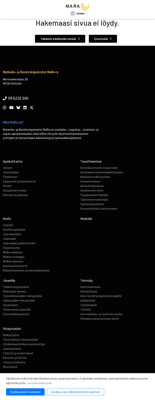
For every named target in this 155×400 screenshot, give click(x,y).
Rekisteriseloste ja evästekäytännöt (26, 270)
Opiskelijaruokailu (92, 204)
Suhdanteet (87, 300)
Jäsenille (9, 280)
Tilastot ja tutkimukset (18, 353)
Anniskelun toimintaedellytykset (101, 172)
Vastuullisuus (88, 291)
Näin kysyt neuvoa (14, 291)
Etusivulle (101, 38)
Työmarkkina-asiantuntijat (20, 339)
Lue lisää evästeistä (38, 383)
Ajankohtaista (12, 161)
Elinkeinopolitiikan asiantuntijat (24, 344)
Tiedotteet (10, 177)
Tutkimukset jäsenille (17, 309)
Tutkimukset (88, 305)
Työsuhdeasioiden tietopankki (22, 296)
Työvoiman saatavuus (94, 199)
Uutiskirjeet (10, 305)
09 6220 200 (17, 98)
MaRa (7, 218)
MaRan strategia (13, 257)
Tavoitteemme (91, 161)
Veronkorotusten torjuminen (99, 168)
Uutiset (7, 168)
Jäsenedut (9, 238)
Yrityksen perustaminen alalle (99, 318)
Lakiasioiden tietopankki (19, 300)
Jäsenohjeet (11, 172)
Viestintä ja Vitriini (15, 358)
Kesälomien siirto (91, 190)
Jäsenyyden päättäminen (19, 243)
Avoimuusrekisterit (15, 266)
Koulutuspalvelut (14, 229)
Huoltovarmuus (90, 287)
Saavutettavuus (90, 181)
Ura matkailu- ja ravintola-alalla (101, 314)
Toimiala (86, 280)
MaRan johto (11, 335)
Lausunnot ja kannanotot (19, 181)
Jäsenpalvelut (12, 348)
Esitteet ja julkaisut (15, 195)
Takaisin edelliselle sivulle (58, 38)
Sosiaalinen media (14, 190)
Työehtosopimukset (16, 287)
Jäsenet (8, 225)
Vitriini (7, 186)
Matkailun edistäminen (95, 177)
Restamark (10, 367)
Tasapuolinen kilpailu (94, 195)
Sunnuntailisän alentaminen (98, 208)
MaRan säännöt (13, 261)
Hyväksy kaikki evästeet (25, 392)
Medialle (86, 218)
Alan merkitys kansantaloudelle (101, 296)
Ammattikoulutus (92, 186)
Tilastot (85, 309)
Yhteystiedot (12, 328)
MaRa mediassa (13, 252)
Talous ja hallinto (14, 362)
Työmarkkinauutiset (16, 314)
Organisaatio (11, 248)
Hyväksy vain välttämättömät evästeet (75, 392)
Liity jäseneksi (12, 234)
